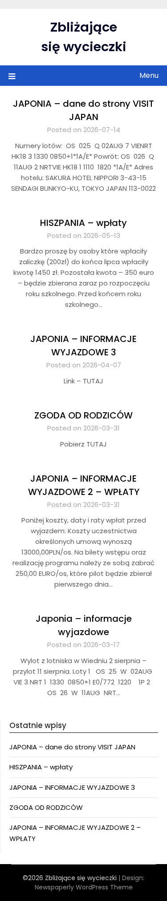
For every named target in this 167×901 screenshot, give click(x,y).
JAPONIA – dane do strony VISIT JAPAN (72, 747)
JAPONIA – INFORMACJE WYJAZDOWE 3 (72, 787)
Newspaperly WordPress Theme (84, 887)
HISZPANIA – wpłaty (83, 223)
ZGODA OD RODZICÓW (83, 415)
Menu (149, 75)
